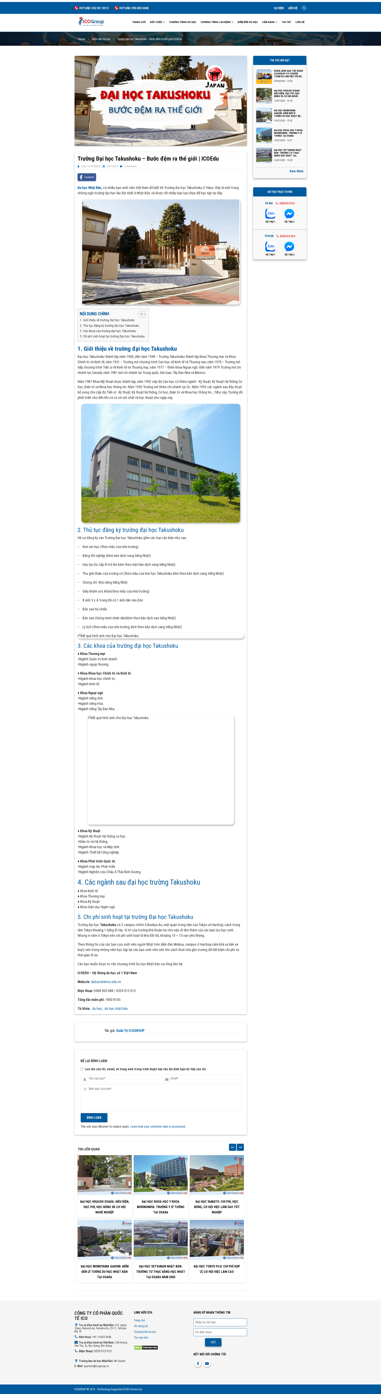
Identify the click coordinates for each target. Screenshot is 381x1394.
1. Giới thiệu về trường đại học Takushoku (107, 320)
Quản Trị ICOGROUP (91, 166)
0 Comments (131, 166)
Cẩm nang (268, 22)
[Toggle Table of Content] (140, 314)
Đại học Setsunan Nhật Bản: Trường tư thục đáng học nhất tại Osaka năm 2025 (160, 1271)
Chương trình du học (182, 22)
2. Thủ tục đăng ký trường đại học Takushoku (109, 326)
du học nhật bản (116, 1008)
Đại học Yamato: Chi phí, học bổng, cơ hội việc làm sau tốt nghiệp (217, 1207)
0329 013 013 (286, 203)
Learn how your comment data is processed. (158, 1126)
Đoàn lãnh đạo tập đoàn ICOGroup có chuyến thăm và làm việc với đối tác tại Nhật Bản (288, 74)
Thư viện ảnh (141, 1337)
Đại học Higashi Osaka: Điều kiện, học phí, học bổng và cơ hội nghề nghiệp (104, 1207)
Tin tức (286, 22)
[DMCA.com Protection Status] (146, 1347)
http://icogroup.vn (153, 1389)
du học (97, 1008)
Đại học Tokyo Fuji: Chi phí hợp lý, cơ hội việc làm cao (217, 1269)
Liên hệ (292, 8)
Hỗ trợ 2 (289, 221)
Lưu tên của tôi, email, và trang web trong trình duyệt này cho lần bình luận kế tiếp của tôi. (145, 1069)
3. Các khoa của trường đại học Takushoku (108, 331)
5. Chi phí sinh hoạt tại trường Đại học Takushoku (112, 336)
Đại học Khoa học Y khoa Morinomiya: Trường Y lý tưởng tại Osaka (160, 1207)
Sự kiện (279, 8)
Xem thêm (296, 171)
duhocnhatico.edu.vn (106, 982)
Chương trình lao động (216, 22)
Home (81, 39)
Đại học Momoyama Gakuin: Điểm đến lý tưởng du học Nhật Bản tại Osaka (105, 1271)
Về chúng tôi (141, 1326)
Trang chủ (138, 22)
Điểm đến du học (248, 22)
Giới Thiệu (156, 22)
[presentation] (232, 1147)
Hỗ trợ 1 (270, 221)
